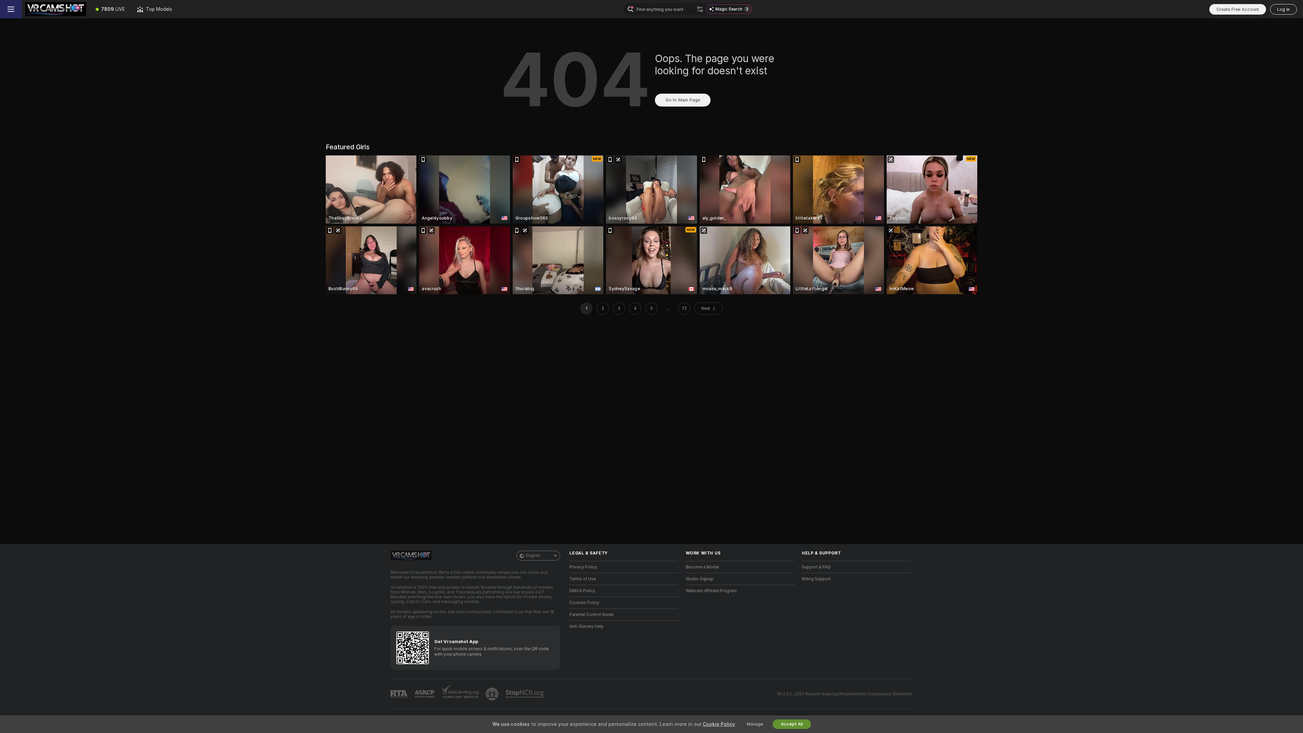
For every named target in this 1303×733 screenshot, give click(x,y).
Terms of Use (582, 579)
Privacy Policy (583, 567)
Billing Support (816, 579)
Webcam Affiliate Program (711, 590)
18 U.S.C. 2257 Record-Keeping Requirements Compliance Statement (844, 694)
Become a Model (702, 567)
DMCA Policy (582, 590)
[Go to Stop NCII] (525, 694)
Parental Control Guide (591, 614)
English (533, 555)
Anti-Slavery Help (586, 626)
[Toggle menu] (11, 9)
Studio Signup (700, 579)
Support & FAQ (816, 567)
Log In (1283, 9)
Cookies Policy (584, 602)
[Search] (700, 9)
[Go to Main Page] (56, 9)
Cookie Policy (719, 724)
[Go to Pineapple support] (493, 694)
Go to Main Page (682, 99)
